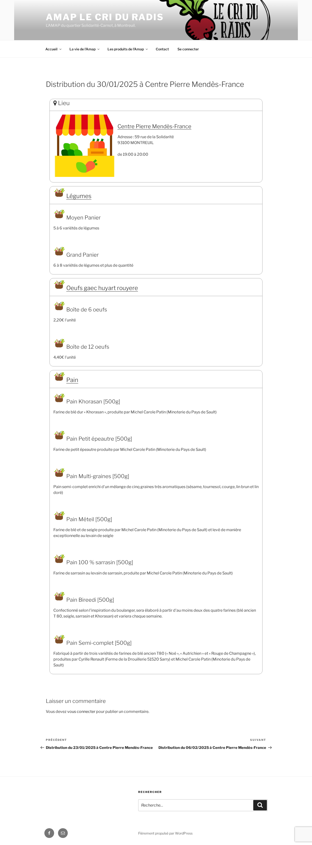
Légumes (78, 196)
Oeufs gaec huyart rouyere (102, 287)
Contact (162, 49)
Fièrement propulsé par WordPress (165, 833)
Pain (72, 379)
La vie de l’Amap (82, 49)
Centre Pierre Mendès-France (154, 126)
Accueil (51, 49)
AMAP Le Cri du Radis (105, 17)
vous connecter (81, 711)
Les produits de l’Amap (125, 49)
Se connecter (188, 49)
